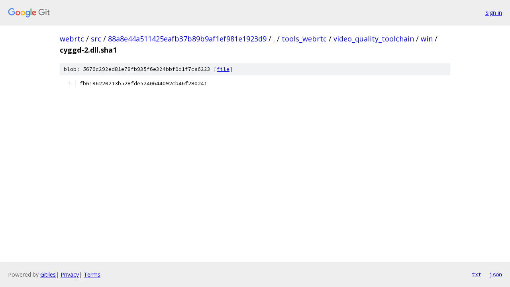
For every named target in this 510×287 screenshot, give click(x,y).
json (495, 274)
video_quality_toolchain (373, 38)
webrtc (72, 38)
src (96, 38)
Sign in (493, 12)
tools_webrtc (304, 38)
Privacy (70, 274)
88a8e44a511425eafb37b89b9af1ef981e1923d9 (187, 38)
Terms (92, 274)
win (427, 38)
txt (476, 274)
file (223, 69)
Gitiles (48, 274)
